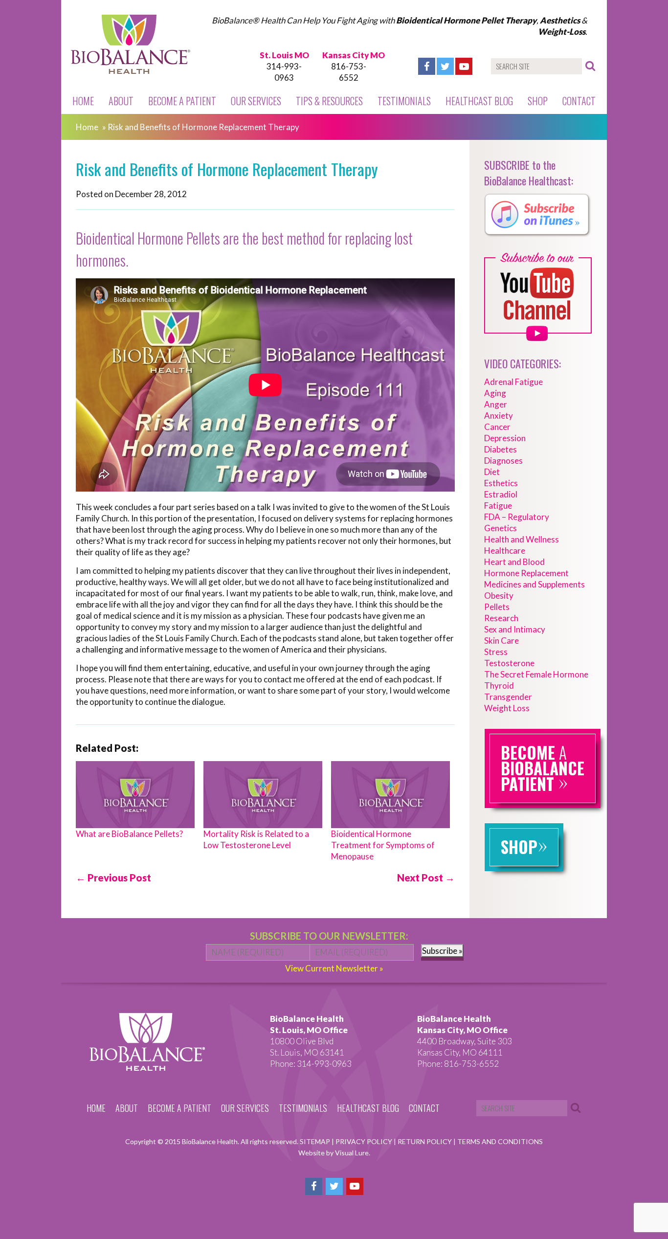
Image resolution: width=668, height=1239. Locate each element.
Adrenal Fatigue (513, 382)
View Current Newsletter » (334, 968)
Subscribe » (442, 951)
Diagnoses (503, 460)
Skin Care (501, 640)
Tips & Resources (329, 100)
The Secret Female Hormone (536, 674)
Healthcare (504, 550)
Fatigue (498, 505)
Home (83, 100)
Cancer (497, 427)
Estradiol (500, 494)
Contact (579, 100)
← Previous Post (113, 877)
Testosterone (509, 663)
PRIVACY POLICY (364, 1141)
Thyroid (499, 685)
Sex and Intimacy (514, 629)
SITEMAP (316, 1141)
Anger (495, 404)
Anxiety (498, 415)
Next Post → (426, 877)
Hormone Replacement (526, 573)
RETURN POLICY (425, 1141)
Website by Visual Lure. (334, 1153)
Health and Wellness (521, 539)
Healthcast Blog (479, 100)
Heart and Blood (514, 562)
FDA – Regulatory (516, 517)
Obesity (498, 595)
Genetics (500, 528)
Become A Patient (182, 100)
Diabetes (500, 449)
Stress (496, 652)
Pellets (497, 607)
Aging (495, 393)
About (121, 100)
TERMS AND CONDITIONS (500, 1141)
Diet (492, 472)
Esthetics (501, 483)
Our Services (256, 100)
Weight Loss (507, 708)
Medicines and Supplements (534, 584)
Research (501, 618)
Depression (505, 438)
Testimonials (404, 100)
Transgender (508, 697)
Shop (538, 100)
